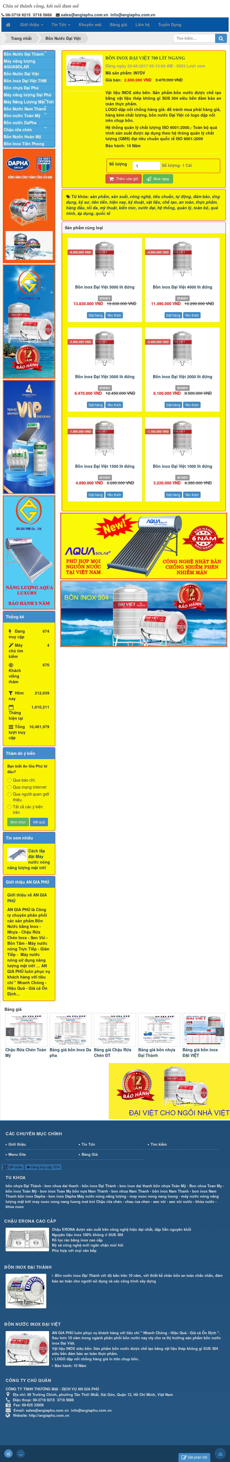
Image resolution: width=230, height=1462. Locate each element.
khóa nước (205, 1201)
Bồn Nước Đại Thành (24, 54)
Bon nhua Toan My (205, 1185)
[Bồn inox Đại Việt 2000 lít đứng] (182, 350)
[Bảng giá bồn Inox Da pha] (26, 1029)
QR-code (15, 1166)
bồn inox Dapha (31, 1196)
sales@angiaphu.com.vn (84, 14)
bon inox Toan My (55, 1191)
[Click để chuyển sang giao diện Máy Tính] (21, 1453)
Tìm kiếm (159, 1144)
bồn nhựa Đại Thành (23, 1185)
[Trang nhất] (8, 24)
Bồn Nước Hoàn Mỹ (22, 136)
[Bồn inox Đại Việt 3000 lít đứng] (105, 350)
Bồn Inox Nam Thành (203, 1049)
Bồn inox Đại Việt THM (25, 80)
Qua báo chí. (24, 780)
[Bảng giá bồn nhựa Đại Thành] (115, 1029)
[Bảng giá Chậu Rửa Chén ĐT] (71, 1029)
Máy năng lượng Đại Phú (27, 94)
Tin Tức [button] (60, 24)
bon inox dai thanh (135, 1185)
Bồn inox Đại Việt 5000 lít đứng (105, 287)
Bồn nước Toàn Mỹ (22, 115)
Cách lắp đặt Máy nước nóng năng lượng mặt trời (28, 859)
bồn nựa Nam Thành (90, 1191)
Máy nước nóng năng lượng (101, 1196)
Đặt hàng (96, 315)
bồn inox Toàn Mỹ (21, 1191)
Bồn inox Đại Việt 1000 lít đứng (182, 466)
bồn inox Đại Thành (99, 1185)
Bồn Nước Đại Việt (21, 73)
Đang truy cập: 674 (45, 1166)
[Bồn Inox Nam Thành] (204, 1029)
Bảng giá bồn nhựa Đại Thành (112, 1052)
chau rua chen (137, 1201)
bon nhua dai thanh (62, 1185)
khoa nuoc (15, 1206)
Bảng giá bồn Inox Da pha (26, 1052)
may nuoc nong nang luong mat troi (63, 1201)
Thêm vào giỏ (126, 178)
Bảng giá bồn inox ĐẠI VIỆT (156, 1052)
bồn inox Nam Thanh (170, 1191)
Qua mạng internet (29, 787)
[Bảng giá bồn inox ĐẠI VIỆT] (159, 1029)
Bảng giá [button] (118, 24)
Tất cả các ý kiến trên (28, 809)
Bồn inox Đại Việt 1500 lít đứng (105, 466)
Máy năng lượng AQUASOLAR (19, 63)
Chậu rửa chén (18, 129)
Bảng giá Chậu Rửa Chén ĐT (68, 1052)
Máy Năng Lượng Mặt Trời (29, 102)
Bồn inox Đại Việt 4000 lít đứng (182, 287)
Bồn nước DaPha (20, 122)
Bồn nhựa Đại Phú (21, 87)
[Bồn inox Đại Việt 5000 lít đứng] (105, 260)
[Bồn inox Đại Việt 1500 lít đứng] (105, 439)
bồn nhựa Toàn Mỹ (169, 1185)
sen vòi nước (180, 1201)
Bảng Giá (90, 1154)
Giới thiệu (17, 1144)
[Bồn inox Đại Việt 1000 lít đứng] (182, 439)
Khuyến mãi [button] (90, 24)
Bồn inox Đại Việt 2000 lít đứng (182, 376)
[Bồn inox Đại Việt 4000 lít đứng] (182, 260)
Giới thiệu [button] (30, 24)
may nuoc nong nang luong (154, 1196)
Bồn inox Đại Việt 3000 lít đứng (105, 376)
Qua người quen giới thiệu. (31, 796)
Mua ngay (160, 178)
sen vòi (159, 1201)
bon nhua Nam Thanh (130, 1191)
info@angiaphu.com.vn (133, 14)
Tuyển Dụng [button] (169, 24)
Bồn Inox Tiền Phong (24, 143)
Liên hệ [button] (142, 24)
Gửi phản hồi (197, 1457)
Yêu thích (114, 315)
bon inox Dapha (62, 1196)
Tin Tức (88, 1144)
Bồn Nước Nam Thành (25, 109)
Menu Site (17, 1154)
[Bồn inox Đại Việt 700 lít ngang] (85, 69)
